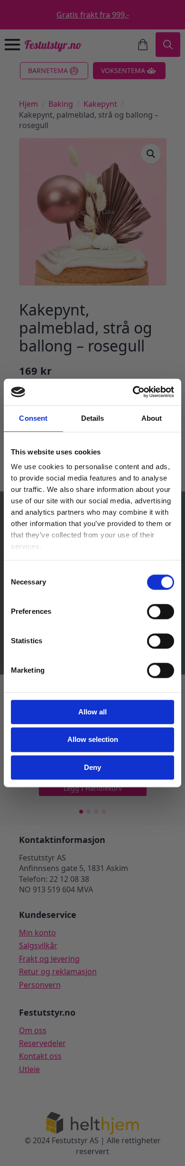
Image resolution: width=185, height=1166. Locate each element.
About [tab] (151, 418)
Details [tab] (92, 418)
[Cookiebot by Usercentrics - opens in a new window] (133, 392)
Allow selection (92, 740)
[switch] (160, 611)
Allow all (92, 712)
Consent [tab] (33, 418)
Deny (92, 767)
